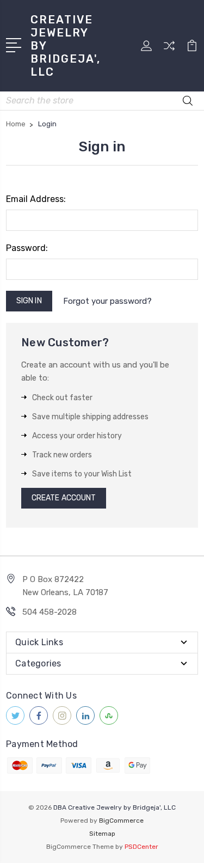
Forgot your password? (107, 301)
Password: (27, 248)
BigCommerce (121, 820)
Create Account (64, 498)
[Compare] (169, 49)
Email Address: (36, 199)
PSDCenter (141, 846)
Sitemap (102, 833)
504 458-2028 (49, 612)
